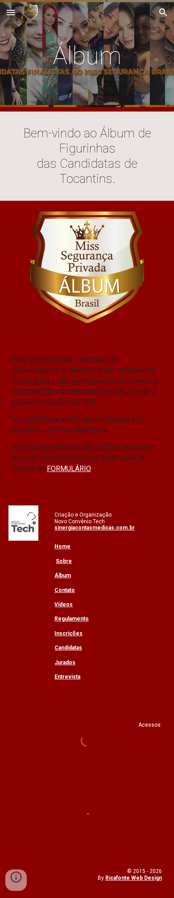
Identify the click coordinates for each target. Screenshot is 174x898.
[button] (10, 12)
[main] (87, 55)
